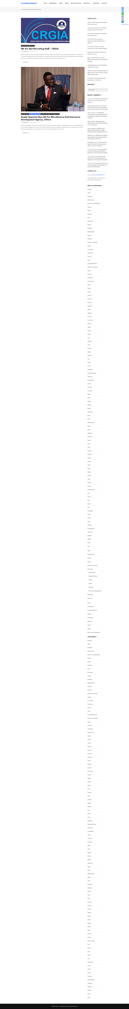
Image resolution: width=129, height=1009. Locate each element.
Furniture (89, 348)
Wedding (89, 535)
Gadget (89, 352)
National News (90, 422)
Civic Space (90, 249)
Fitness (89, 334)
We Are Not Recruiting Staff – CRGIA (39, 49)
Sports (89, 503)
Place (88, 447)
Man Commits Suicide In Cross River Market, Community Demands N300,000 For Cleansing (97, 59)
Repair (89, 468)
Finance (89, 330)
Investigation (90, 380)
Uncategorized (90, 528)
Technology (90, 511)
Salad (88, 479)
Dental (89, 284)
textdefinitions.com (91, 142)
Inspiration (89, 369)
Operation (89, 436)
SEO (88, 493)
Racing (89, 465)
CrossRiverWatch (29, 3)
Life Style (89, 387)
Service (89, 496)
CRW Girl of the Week (92, 267)
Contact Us (104, 3)
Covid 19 (89, 256)
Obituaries (89, 433)
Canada (89, 246)
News (88, 429)
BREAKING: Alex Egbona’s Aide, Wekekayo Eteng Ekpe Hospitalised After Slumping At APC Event (97, 130)
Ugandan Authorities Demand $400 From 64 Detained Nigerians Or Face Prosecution (97, 123)
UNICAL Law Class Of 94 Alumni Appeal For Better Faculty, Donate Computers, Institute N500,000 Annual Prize (97, 72)
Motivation (89, 412)
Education (89, 306)
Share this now (125, 24)
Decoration (90, 277)
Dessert (89, 295)
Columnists (90, 253)
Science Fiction (91, 489)
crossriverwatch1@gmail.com (98, 174)
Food (88, 337)
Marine (89, 394)
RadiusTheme (74, 1006)
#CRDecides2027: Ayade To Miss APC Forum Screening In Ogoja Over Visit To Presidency (97, 144)
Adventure (89, 196)
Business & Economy (76, 3)
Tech (88, 507)
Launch (89, 383)
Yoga (88, 546)
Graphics (89, 355)
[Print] (125, 16)
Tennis (89, 514)
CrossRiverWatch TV (92, 263)
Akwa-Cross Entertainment (93, 203)
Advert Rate (96, 3)
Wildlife (89, 539)
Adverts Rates (90, 200)
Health (89, 362)
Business (89, 235)
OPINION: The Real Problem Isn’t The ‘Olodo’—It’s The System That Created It (97, 100)
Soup (88, 500)
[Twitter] (125, 11)
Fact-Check (90, 320)
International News (91, 373)
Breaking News (53, 3)
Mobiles (89, 401)
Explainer (89, 313)
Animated (89, 214)
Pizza (88, 443)
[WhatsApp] (125, 13)
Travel (88, 521)
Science (89, 482)
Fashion (89, 323)
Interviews (89, 376)
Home (45, 3)
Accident (89, 189)
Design (89, 288)
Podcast (89, 450)
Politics (61, 3)
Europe (89, 309)
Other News (87, 3)
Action (88, 193)
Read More (25, 62)
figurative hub (90, 121)
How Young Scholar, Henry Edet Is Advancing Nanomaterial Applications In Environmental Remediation (97, 151)
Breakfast (89, 228)
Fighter (89, 327)
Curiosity (89, 274)
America (89, 207)
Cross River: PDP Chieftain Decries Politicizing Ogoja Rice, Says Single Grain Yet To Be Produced (97, 107)
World (88, 542)
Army (88, 217)
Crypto (89, 270)
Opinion (67, 3)
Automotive (90, 221)
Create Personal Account (93, 105)
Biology (89, 224)
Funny (88, 344)
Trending (89, 525)
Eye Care (89, 316)
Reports (89, 472)
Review (89, 475)
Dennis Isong (90, 281)
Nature (89, 426)
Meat (88, 397)
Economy (89, 299)
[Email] (125, 19)
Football (89, 341)
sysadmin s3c (25, 51)
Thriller (89, 518)
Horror (88, 366)
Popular (89, 461)
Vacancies (89, 532)
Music (88, 415)
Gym (88, 359)
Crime (88, 260)
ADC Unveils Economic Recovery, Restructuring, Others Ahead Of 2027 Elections (96, 41)
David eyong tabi (91, 128)
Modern (89, 405)
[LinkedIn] (125, 21)
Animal (89, 210)
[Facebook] (125, 8)
